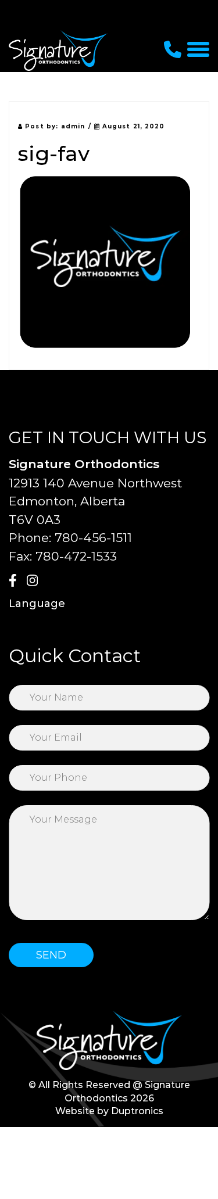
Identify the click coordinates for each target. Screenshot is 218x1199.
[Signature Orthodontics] (58, 50)
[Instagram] (34, 581)
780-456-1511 (93, 537)
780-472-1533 (76, 556)
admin (73, 126)
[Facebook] (16, 581)
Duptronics (137, 1111)
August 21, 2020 (132, 126)
